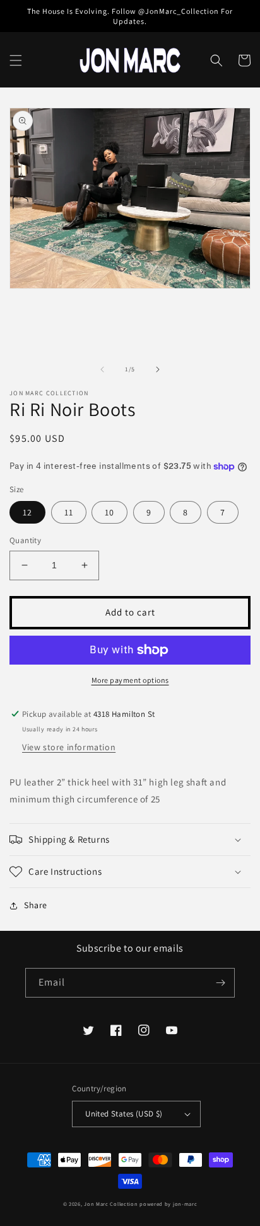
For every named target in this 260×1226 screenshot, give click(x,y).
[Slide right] (158, 369)
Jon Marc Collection (111, 1203)
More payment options (130, 680)
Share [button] (35, 905)
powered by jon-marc (168, 1203)
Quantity (25, 540)
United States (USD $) (123, 1113)
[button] (16, 60)
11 (68, 512)
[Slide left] (102, 369)
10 (109, 512)
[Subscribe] (220, 983)
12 (27, 512)
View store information (68, 747)
